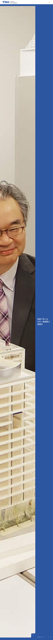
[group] (33, 635)
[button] (51, 637)
